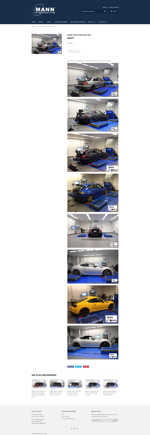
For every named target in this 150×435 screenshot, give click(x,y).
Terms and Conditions (67, 418)
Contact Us (103, 22)
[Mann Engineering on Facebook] (75, 429)
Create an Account (113, 7)
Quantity (70, 43)
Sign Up (115, 420)
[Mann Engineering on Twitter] (71, 429)
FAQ (62, 414)
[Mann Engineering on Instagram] (77, 429)
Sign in (104, 7)
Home (34, 22)
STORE (40, 22)
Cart (115, 11)
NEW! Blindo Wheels (77, 22)
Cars (49, 22)
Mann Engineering (41, 433)
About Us (91, 22)
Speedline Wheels (61, 22)
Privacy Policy (65, 416)
